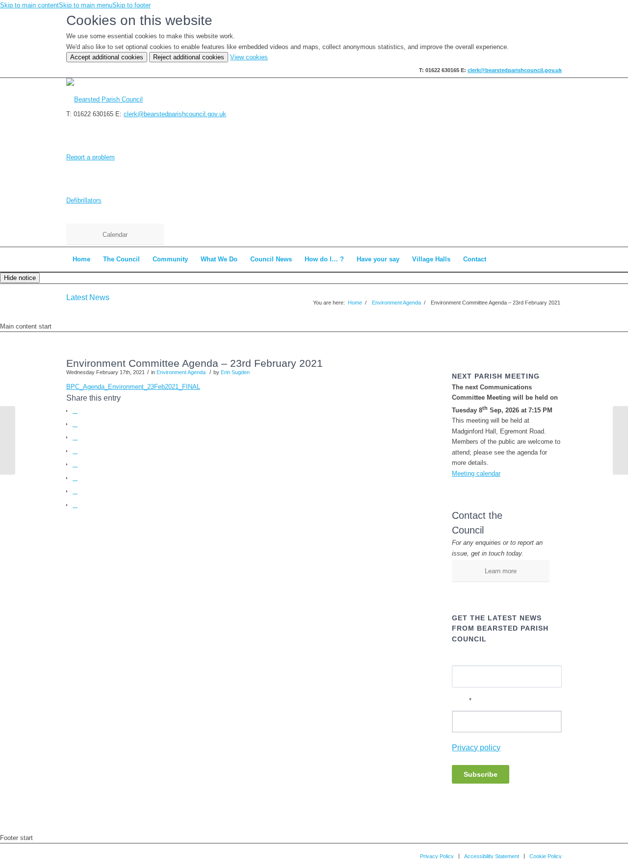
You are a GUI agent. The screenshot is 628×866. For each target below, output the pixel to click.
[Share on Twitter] (75, 424)
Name (460, 656)
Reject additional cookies (188, 57)
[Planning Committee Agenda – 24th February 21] (7, 440)
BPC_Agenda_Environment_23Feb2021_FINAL (133, 386)
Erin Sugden (235, 372)
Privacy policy (476, 747)
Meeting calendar (476, 473)
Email (461, 700)
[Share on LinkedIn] (75, 464)
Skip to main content (29, 5)
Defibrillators (84, 200)
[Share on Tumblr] (75, 478)
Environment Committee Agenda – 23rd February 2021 (194, 363)
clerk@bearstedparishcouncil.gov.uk (515, 70)
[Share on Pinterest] (75, 451)
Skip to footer (131, 5)
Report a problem (90, 157)
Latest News (87, 297)
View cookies (249, 57)
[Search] (555, 259)
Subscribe (480, 774)
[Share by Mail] (75, 505)
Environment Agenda (181, 372)
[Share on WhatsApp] (75, 437)
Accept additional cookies (106, 57)
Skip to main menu (85, 5)
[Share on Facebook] (75, 410)
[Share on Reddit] (75, 491)
